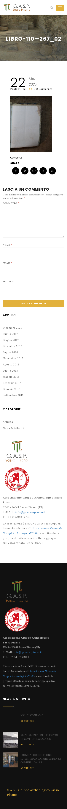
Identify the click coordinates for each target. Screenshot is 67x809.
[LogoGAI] (17, 481)
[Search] (51, 8)
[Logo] (17, 453)
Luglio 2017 (10, 334)
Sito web (9, 281)
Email (7, 263)
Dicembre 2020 (12, 327)
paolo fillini (17, 89)
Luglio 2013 (10, 370)
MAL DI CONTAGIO (32, 715)
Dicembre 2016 (12, 346)
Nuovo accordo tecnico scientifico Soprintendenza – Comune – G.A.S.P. (41, 758)
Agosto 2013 (11, 364)
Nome (7, 244)
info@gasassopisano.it (30, 512)
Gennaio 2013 (11, 389)
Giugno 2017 (11, 340)
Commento (11, 203)
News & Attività (13, 428)
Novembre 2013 (13, 358)
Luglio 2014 (10, 352)
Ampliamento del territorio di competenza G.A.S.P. (40, 737)
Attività (8, 422)
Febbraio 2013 (12, 383)
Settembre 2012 (13, 395)
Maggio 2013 (11, 376)
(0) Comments (43, 89)
